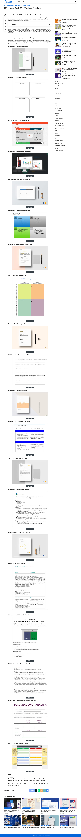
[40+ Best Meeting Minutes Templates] (50, 820)
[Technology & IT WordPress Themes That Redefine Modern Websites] (58, 63)
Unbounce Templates (59, 136)
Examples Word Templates (25, 778)
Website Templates (58, 143)
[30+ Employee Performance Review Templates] (31, 820)
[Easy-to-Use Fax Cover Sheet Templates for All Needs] (68, 820)
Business (56, 88)
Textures (56, 133)
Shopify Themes (58, 131)
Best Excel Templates (18, 777)
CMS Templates (58, 93)
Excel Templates (35, 778)
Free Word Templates (40, 780)
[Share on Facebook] (5, 18)
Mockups (64, 29)
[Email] (41, 790)
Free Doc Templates (43, 778)
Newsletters (57, 121)
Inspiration (57, 113)
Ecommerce (64, 22)
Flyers (56, 101)
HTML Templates (65, 40)
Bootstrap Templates (66, 53)
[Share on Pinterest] (5, 23)
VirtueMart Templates (59, 140)
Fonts (56, 103)
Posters (56, 126)
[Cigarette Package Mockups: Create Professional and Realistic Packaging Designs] (58, 26)
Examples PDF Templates (13, 778)
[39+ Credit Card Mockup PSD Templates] (58, 57)
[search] (73, 1)
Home (5, 5)
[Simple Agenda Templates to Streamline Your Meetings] (31, 803)
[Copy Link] (5, 29)
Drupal (56, 96)
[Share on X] (5, 21)
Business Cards (58, 90)
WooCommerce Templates (60, 145)
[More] (50, 790)
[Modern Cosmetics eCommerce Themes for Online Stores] (58, 21)
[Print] (47, 790)
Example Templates (43, 777)
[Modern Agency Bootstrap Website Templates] (58, 51)
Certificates (57, 91)
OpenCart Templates (59, 123)
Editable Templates (34, 777)
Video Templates (58, 138)
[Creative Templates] (9, 2)
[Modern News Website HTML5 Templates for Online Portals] (58, 39)
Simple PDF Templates (44, 783)
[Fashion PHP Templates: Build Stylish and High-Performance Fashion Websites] (58, 45)
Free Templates (32, 780)
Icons (56, 111)
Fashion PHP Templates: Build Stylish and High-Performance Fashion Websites (69, 45)
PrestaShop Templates (59, 128)
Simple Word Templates (13, 785)
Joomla (56, 115)
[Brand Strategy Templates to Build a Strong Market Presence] (58, 33)
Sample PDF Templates (25, 783)
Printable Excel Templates (23, 782)
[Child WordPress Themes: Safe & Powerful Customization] (58, 70)
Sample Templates (35, 783)
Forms (56, 105)
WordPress (64, 65)
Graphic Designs (58, 108)
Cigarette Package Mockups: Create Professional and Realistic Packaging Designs (69, 27)
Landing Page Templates (60, 116)
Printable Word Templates (14, 783)
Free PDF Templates (12, 780)
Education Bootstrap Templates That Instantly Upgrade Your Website (69, 75)
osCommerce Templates (59, 125)
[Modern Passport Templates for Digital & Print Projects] (12, 803)
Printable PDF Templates (34, 782)
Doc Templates (26, 777)
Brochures (57, 86)
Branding (57, 85)
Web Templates (65, 47)
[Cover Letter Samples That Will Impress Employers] (50, 803)
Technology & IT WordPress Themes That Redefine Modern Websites (69, 63)
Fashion (56, 100)
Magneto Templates (59, 118)
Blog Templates (58, 81)
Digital (56, 95)
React (56, 130)
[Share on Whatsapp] (5, 26)
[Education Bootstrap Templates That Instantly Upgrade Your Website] (58, 75)
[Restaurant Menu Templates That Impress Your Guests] (12, 820)
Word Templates (10, 5)
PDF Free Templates (12, 782)
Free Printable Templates (22, 780)
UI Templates (57, 135)
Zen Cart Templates (59, 150)
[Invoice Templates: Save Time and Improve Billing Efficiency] (68, 803)
